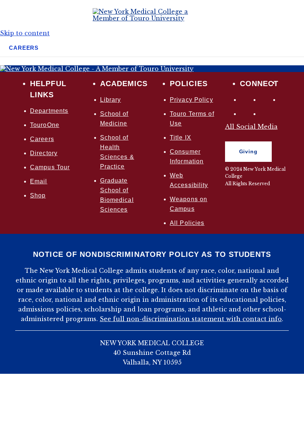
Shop (38, 195)
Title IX (180, 137)
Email (38, 181)
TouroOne (44, 125)
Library (110, 100)
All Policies (187, 223)
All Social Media (251, 126)
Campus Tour (50, 167)
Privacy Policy (191, 100)
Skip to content (25, 33)
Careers (42, 139)
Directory (43, 153)
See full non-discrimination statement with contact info (191, 319)
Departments (49, 111)
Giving (241, 153)
